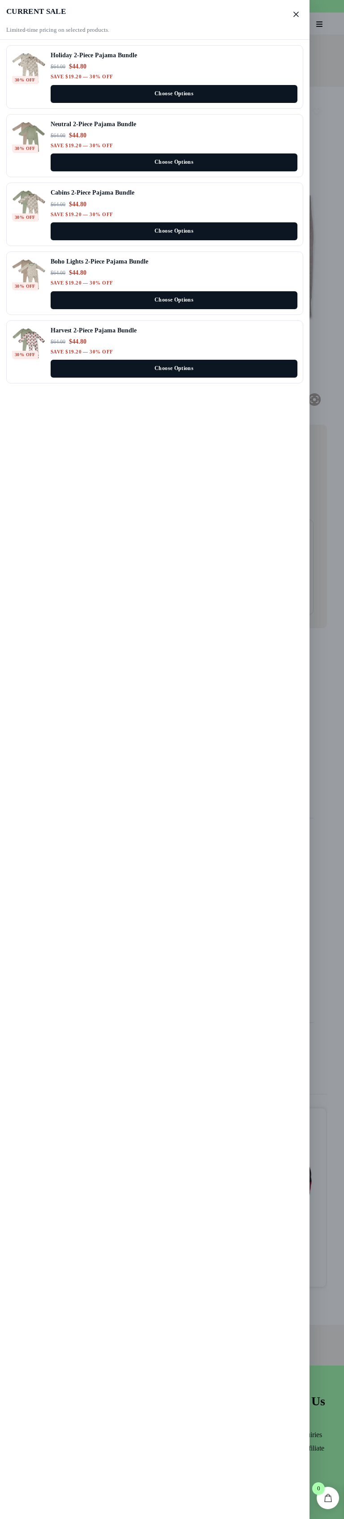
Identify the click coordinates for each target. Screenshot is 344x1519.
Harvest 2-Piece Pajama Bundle (94, 330)
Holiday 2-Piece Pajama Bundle (94, 55)
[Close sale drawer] (296, 14)
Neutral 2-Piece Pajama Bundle (93, 124)
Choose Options (174, 94)
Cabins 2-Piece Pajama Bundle (92, 192)
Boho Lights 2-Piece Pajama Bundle (99, 261)
